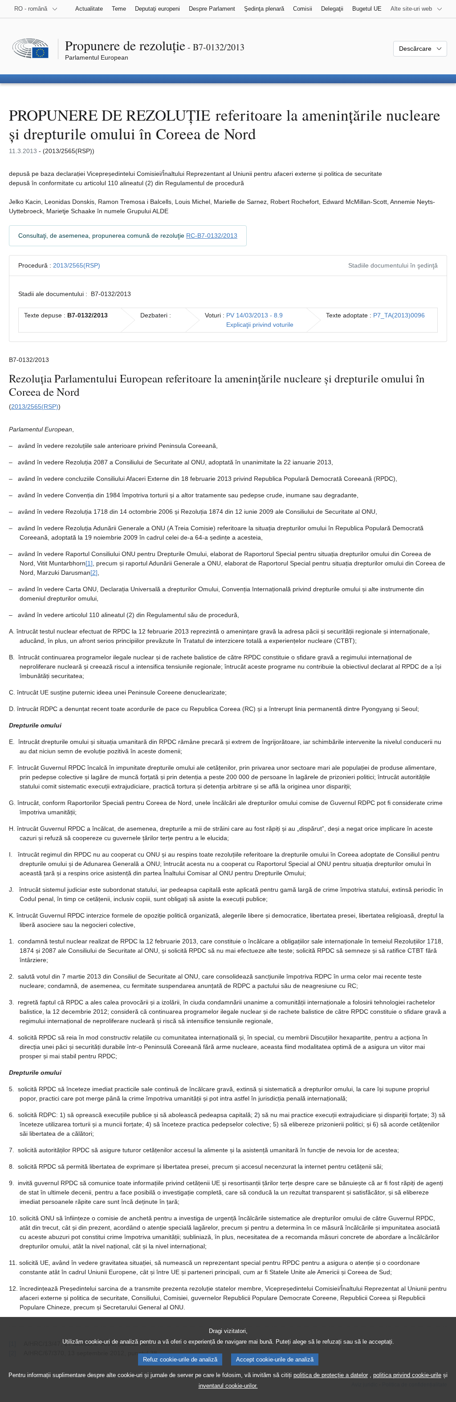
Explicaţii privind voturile (259, 324)
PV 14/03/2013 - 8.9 (254, 315)
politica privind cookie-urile (407, 1375)
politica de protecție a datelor (330, 1375)
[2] (94, 572)
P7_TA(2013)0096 (399, 315)
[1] (89, 563)
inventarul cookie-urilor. (228, 1385)
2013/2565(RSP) (76, 265)
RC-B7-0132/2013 (211, 235)
